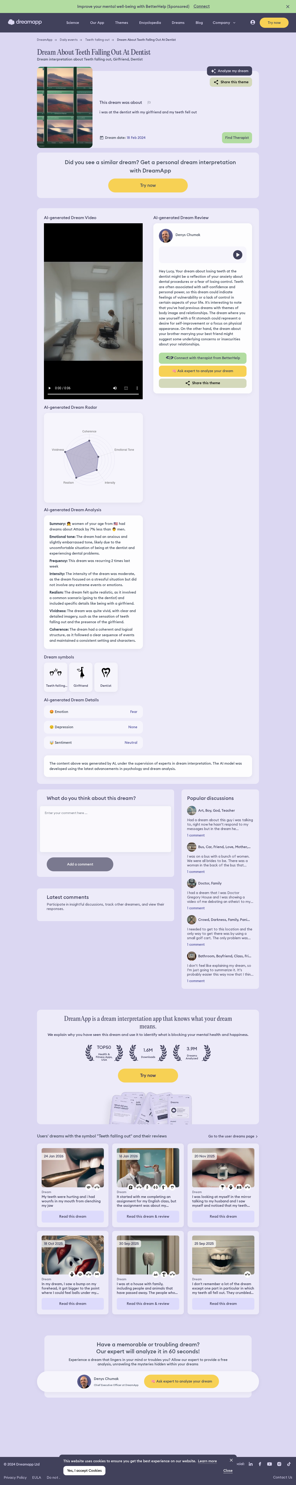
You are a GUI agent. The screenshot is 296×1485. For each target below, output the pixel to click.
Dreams (178, 22)
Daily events (69, 40)
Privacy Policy (15, 1477)
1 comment (196, 835)
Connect (202, 6)
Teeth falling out (97, 40)
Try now (274, 22)
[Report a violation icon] (149, 102)
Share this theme (235, 82)
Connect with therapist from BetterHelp (207, 358)
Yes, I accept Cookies (84, 1470)
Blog (199, 22)
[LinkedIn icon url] (250, 1463)
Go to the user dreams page (231, 1136)
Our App (97, 22)
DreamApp (44, 40)
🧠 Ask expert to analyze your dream (202, 371)
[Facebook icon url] (259, 1463)
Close (228, 1470)
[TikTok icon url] (288, 1463)
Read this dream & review (148, 1216)
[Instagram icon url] (279, 1463)
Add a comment (80, 864)
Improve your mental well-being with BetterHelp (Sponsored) (133, 6)
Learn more (207, 1461)
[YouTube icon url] (269, 1463)
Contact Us (282, 1477)
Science (72, 22)
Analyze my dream (233, 71)
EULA (36, 1477)
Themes (121, 22)
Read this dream (72, 1216)
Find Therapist (237, 137)
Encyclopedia (150, 22)
